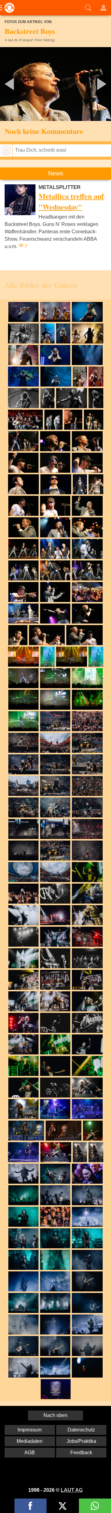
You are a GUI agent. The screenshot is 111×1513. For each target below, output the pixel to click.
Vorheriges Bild (18, 84)
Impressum (30, 1429)
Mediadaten (30, 1441)
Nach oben (55, 1415)
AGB (29, 1452)
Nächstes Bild (55, 84)
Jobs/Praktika (81, 1441)
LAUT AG (72, 1490)
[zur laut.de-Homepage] (7, 7)
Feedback (81, 1452)
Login (103, 7)
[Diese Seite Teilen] (30, 1506)
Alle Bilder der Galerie (41, 284)
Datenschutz (81, 1429)
